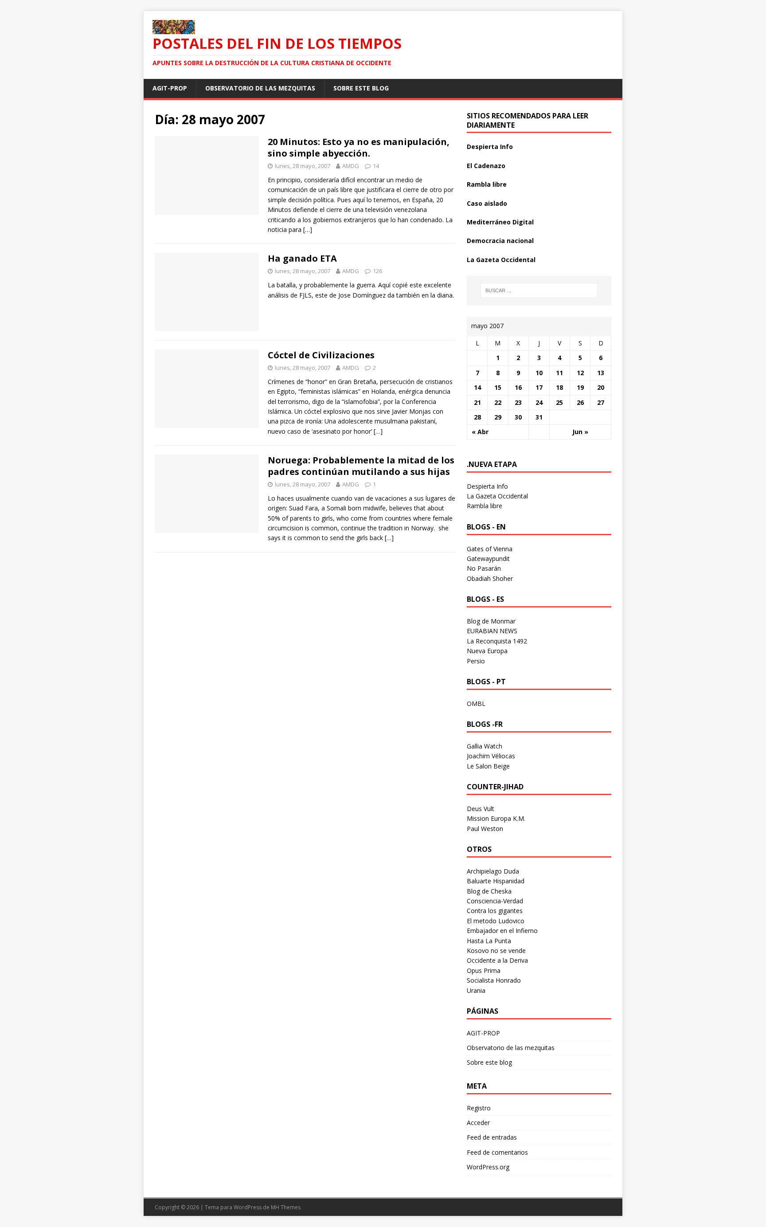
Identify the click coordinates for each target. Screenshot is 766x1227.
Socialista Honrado (494, 980)
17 (539, 387)
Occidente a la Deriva (497, 960)
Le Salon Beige (488, 766)
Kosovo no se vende (496, 950)
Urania (476, 990)
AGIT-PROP (169, 88)
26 (580, 402)
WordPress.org (488, 1167)
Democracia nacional (500, 240)
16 (518, 387)
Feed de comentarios (497, 1152)
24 (539, 402)
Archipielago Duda (493, 871)
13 (600, 372)
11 (559, 372)
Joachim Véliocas (491, 756)
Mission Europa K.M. (496, 818)
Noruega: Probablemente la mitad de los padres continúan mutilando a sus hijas (361, 466)
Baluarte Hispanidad (495, 881)
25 (559, 402)
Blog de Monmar (491, 621)
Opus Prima (483, 970)
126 (377, 271)
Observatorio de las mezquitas (260, 88)
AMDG (350, 166)
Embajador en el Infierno (502, 930)
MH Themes (286, 1207)
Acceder (478, 1122)
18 (559, 387)
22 (497, 402)
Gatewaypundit (488, 558)
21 (477, 402)
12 (580, 372)
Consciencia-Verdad (495, 901)
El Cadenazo (486, 165)
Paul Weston (485, 828)
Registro (479, 1108)
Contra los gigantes (495, 910)
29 (497, 417)
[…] (307, 229)
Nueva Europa (487, 651)
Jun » (580, 431)
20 (600, 387)
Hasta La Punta (489, 941)
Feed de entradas (492, 1137)
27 (600, 402)
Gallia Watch (484, 746)
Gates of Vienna (489, 549)
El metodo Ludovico (495, 921)
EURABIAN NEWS (492, 631)
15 (497, 387)
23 (518, 402)
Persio (476, 661)
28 (477, 417)
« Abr (480, 431)
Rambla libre (487, 184)
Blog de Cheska (489, 891)
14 (376, 166)
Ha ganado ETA (302, 258)
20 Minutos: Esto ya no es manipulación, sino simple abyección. (358, 147)
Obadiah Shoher (490, 578)
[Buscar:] (539, 290)
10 (539, 372)
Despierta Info (490, 146)
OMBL (476, 703)
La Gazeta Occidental (501, 259)
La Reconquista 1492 (497, 641)
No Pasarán (484, 568)
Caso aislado (487, 203)
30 (518, 417)
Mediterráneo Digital (500, 222)
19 (580, 387)
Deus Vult (480, 808)
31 (539, 417)
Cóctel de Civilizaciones (321, 355)
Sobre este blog (361, 88)
